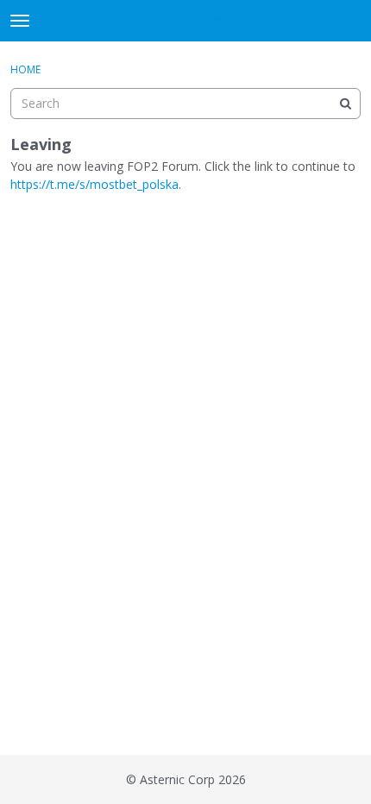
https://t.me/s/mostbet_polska (94, 184)
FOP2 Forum (186, 21)
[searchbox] (185, 103)
